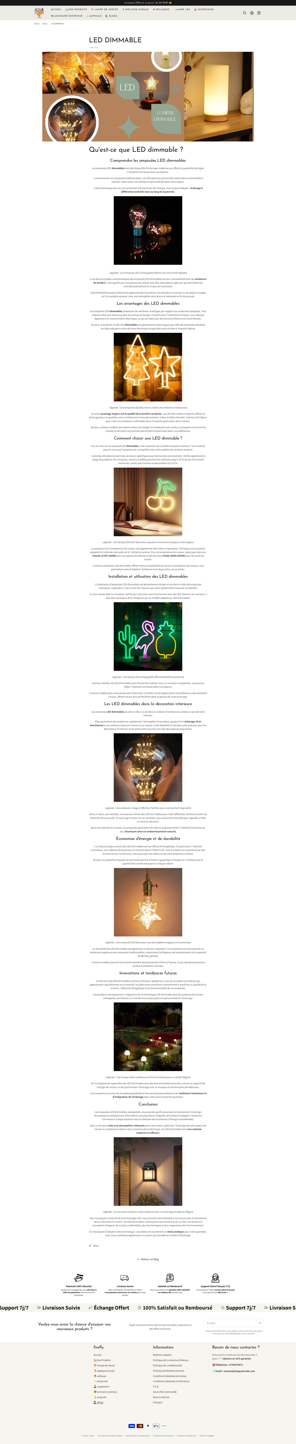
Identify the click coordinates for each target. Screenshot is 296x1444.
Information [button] (163, 1347)
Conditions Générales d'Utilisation (171, 1381)
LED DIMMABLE (57, 23)
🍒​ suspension (101, 1386)
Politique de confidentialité (167, 1365)
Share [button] (96, 1245)
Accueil (97, 1354)
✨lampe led (100, 1381)
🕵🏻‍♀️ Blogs (98, 1402)
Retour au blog (150, 1259)
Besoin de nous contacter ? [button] (235, 1347)
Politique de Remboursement (168, 1370)
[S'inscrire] (259, 1323)
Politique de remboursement (110, 1435)
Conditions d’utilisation (163, 1435)
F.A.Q (155, 1386)
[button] (244, 13)
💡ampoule (100, 1397)
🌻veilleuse (100, 1376)
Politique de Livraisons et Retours (170, 1360)
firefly (91, 1435)
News (45, 23)
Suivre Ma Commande (165, 1391)
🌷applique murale (104, 1370)
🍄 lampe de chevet (104, 1365)
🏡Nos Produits (102, 1360)
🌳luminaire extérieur (105, 1391)
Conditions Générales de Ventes (169, 1376)
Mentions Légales (162, 1354)
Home (36, 23)
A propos (157, 1402)
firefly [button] (99, 1347)
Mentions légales (207, 1435)
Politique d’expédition (186, 1435)
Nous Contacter (161, 1397)
